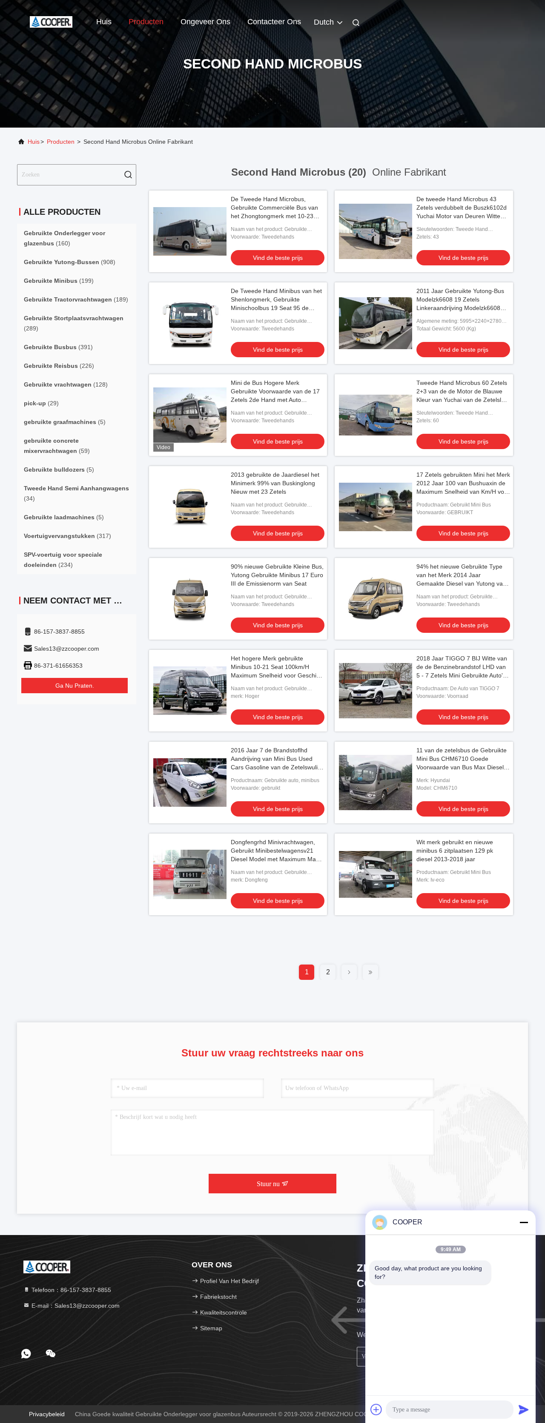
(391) (58, 347)
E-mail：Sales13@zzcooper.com (75, 1305)
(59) (57, 445)
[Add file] (376, 1409)
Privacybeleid (47, 1414)
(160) (64, 238)
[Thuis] (51, 21)
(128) (66, 384)
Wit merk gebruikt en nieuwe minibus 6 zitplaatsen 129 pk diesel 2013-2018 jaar (454, 850)
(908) (69, 262)
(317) (67, 535)
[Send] (524, 1409)
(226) (59, 365)
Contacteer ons (274, 21)
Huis (104, 21)
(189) (76, 299)
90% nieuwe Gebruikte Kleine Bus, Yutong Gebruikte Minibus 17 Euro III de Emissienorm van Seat (277, 575)
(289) (73, 323)
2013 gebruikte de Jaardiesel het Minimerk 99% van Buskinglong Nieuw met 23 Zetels (275, 483)
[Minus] (524, 1222)
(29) (41, 403)
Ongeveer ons (205, 21)
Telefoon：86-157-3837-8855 (70, 1289)
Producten (146, 21)
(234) (63, 559)
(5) (65, 421)
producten (61, 141)
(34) (76, 493)
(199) (59, 280)
